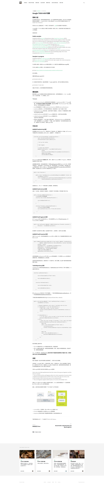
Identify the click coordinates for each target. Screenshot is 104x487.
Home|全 (25, 2)
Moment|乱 (48, 2)
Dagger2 (49, 45)
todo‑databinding (62, 42)
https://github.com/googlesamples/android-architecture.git (49, 70)
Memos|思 (37, 2)
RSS (55, 482)
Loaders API (55, 42)
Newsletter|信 (31, 2)
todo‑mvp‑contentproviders (42, 47)
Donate (59, 482)
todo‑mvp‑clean (44, 44)
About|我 (61, 2)
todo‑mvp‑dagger (42, 45)
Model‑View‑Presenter (59, 38)
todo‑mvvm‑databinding (40, 51)
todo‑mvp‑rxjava (40, 50)
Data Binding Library (36, 44)
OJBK (53, 482)
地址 (39, 67)
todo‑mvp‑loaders (39, 42)
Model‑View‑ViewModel (45, 53)
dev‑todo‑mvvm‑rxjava (40, 60)
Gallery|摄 (43, 2)
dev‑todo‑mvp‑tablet (45, 58)
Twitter (45, 482)
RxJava (47, 50)
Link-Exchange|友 (55, 2)
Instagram (49, 482)
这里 (56, 25)
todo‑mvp (43, 38)
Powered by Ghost (81, 482)
